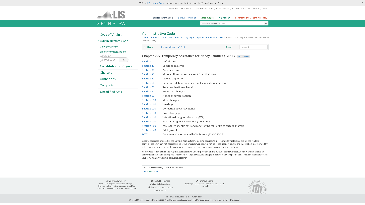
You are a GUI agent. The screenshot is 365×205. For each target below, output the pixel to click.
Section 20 (148, 65)
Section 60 (148, 83)
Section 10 (148, 61)
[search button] (266, 23)
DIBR (145, 134)
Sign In (238, 200)
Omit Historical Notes (175, 168)
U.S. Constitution (160, 190)
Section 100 (149, 100)
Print (182, 47)
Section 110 (149, 104)
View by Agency (109, 46)
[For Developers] (207, 186)
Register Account (251, 9)
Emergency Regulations (113, 51)
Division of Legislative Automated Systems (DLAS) (215, 200)
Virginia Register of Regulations (160, 187)
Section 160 (149, 125)
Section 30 (148, 70)
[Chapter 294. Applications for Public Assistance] (145, 47)
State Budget (207, 18)
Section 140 (149, 117)
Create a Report (169, 47)
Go (123, 60)
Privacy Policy (222, 9)
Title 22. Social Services (172, 37)
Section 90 (148, 95)
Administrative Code (114, 41)
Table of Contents (150, 37)
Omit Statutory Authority (152, 168)
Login (264, 9)
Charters (106, 72)
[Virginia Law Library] (135, 188)
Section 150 (149, 121)
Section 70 (148, 87)
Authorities (108, 79)
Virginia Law (224, 18)
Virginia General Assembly (180, 9)
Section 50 (148, 78)
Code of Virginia (111, 34)
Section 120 (149, 108)
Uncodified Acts (111, 92)
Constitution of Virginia (116, 66)
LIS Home (170, 197)
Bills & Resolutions (187, 18)
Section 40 (148, 74)
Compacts (107, 85)
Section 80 (148, 91)
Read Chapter (243, 56)
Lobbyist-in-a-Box (182, 197)
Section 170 (149, 130)
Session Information (163, 18)
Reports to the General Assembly (251, 18)
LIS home (236, 9)
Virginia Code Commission (160, 184)
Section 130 (149, 113)
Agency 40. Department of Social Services (204, 37)
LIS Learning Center (156, 3)
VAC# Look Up (105, 56)
